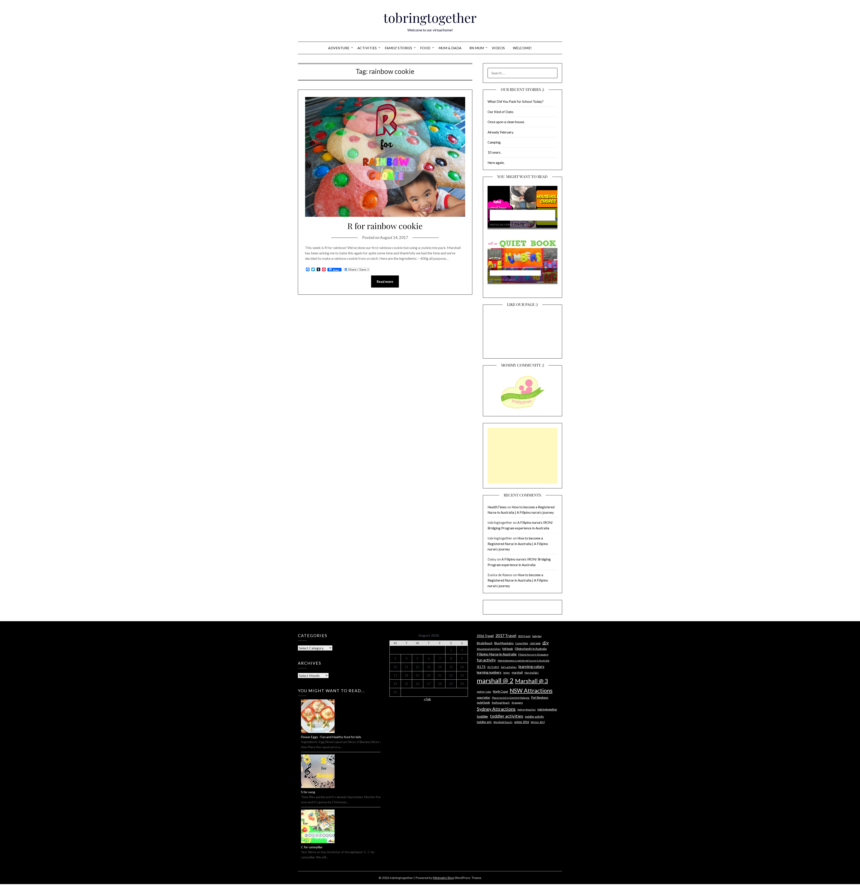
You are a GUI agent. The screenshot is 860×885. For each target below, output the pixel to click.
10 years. (494, 152)
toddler (482, 716)
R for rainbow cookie (385, 225)
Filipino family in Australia (531, 649)
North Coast (500, 691)
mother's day (484, 691)
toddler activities (506, 716)
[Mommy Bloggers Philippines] (522, 409)
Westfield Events (502, 722)
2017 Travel (505, 635)
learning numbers (489, 672)
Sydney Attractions (496, 708)
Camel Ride (521, 643)
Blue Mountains (504, 643)
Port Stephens (539, 697)
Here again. (496, 163)
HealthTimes (497, 507)
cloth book (535, 643)
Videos (498, 48)
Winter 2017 (538, 722)
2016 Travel (485, 636)
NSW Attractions (531, 690)
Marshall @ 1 (532, 672)
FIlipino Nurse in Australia (496, 654)
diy (545, 642)
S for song (308, 792)
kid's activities (509, 667)
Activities (367, 48)
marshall (517, 672)
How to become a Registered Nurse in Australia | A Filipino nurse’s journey (518, 543)
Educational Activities (489, 648)
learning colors (531, 666)
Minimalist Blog (443, 878)
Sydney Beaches (526, 709)
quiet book (483, 702)
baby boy (537, 636)
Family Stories (398, 48)
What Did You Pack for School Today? (516, 101)
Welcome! (522, 48)
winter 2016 (521, 722)
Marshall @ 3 (531, 680)
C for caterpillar (311, 847)
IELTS (481, 667)
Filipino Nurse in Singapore (533, 654)
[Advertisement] (522, 456)
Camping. (494, 142)
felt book (507, 649)
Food (425, 48)
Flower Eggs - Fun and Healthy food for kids (331, 737)
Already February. (501, 132)
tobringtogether (430, 17)
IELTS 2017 (493, 667)
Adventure (339, 48)
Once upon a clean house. (506, 122)
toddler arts (484, 722)
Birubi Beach (484, 643)
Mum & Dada (450, 48)
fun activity (486, 660)
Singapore (517, 702)
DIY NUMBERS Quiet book (515, 273)
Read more (385, 281)
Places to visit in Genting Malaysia (510, 697)
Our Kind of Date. (501, 112)
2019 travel (524, 636)
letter (506, 672)
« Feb (427, 699)
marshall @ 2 (495, 680)
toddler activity (534, 716)
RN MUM (476, 48)
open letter (483, 697)
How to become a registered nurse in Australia (523, 660)
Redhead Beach (501, 702)
